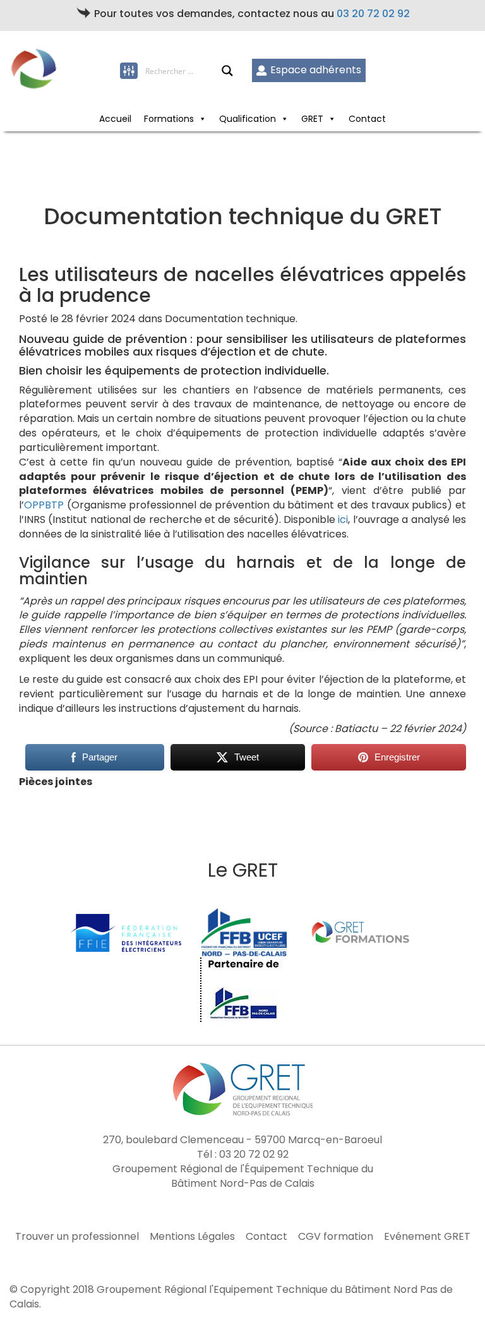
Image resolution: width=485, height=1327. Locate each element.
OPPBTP (44, 505)
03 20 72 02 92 (373, 13)
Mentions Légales (192, 1237)
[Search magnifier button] (227, 71)
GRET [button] (312, 118)
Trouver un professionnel (77, 1237)
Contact (367, 118)
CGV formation (335, 1237)
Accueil (115, 118)
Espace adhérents (315, 70)
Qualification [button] (247, 118)
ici (343, 519)
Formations (169, 118)
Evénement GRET (427, 1237)
